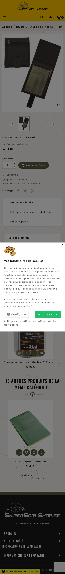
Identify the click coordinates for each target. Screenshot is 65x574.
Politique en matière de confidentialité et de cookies (31, 323)
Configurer (16, 314)
